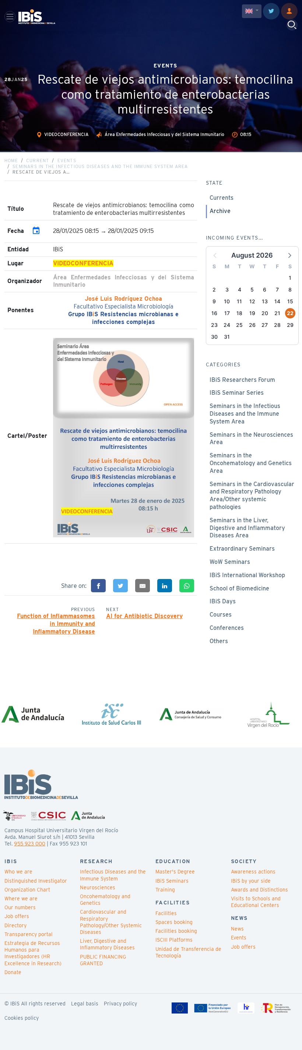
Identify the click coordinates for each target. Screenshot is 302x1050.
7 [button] (277, 289)
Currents (221, 197)
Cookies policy (21, 1018)
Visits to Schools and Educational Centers (256, 902)
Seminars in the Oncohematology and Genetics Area (251, 463)
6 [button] (264, 289)
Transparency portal (28, 934)
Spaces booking (174, 922)
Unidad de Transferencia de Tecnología (188, 952)
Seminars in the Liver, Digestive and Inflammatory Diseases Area (247, 528)
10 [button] (227, 301)
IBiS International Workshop (247, 575)
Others (219, 641)
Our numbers (20, 907)
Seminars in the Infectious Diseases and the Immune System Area (100, 166)
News (237, 929)
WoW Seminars (230, 561)
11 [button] (239, 301)
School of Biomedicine (239, 588)
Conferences (227, 627)
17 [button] (227, 313)
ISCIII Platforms (174, 940)
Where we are (21, 898)
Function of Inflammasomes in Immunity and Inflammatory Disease (56, 624)
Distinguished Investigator (35, 881)
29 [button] (290, 325)
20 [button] (264, 313)
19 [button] (252, 313)
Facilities (166, 913)
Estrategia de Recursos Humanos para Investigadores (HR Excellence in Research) (33, 953)
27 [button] (264, 325)
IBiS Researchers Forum (242, 379)
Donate (12, 972)
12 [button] (252, 301)
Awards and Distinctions (259, 890)
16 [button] (214, 313)
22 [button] (290, 313)
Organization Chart (27, 890)
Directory (15, 925)
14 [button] (277, 301)
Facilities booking (176, 931)
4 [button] (239, 289)
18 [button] (239, 313)
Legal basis (84, 1004)
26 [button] (252, 325)
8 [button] (290, 289)
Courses (221, 614)
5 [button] (252, 289)
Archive (220, 210)
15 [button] (290, 301)
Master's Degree (175, 872)
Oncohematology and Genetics (105, 899)
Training (165, 890)
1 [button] (290, 278)
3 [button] (227, 289)
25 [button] (239, 325)
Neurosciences (97, 887)
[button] (289, 255)
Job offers (16, 916)
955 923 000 (29, 844)
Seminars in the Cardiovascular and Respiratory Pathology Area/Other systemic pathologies (252, 495)
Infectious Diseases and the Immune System (113, 875)
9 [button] (214, 301)
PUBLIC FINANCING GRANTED (103, 960)
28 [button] (277, 325)
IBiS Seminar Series (237, 392)
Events (66, 160)
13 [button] (265, 301)
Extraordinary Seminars (242, 548)
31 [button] (227, 337)
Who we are (18, 872)
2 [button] (214, 289)
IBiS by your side (251, 881)
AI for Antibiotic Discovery (144, 616)
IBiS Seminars (172, 881)
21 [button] (277, 313)
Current (37, 160)
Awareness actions (253, 872)
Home (11, 160)
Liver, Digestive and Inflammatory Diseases (107, 944)
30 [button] (214, 337)
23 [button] (214, 325)
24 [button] (227, 325)
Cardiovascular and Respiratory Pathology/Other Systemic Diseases (111, 922)
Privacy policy (120, 1004)
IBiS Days (223, 601)
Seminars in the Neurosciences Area (251, 438)
